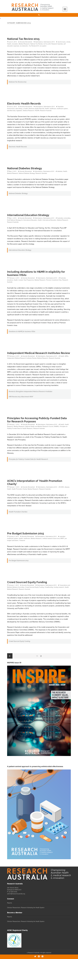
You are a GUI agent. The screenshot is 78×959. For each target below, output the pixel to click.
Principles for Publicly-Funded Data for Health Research (28, 459)
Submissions (39, 42)
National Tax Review (36, 44)
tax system (43, 46)
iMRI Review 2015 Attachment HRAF (21, 397)
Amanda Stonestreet (26, 42)
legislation (19, 110)
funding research (59, 587)
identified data (11, 110)
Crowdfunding (49, 587)
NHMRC (56, 426)
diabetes (59, 171)
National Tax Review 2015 (23, 38)
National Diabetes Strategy (24, 168)
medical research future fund (51, 538)
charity (68, 42)
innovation (15, 44)
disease (67, 487)
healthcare (53, 108)
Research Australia (57, 44)
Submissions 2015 (49, 42)
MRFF (62, 538)
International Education (49, 220)
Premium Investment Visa (54, 280)
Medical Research (24, 44)
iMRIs (66, 356)
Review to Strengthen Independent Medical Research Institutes (30, 391)
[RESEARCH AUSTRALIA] (33, 6)
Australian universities (63, 218)
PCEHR (37, 110)
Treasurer (22, 540)
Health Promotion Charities (18, 512)
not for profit (47, 44)
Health (9, 44)
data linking (18, 108)
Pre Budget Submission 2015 (25, 533)
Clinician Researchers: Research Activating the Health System (25, 907)
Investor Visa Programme (26, 280)
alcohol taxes (62, 42)
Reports (9, 903)
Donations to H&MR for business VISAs (22, 331)
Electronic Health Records (24, 103)
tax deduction (24, 46)
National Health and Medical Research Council (39, 426)
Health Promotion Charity (19, 489)
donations (10, 280)
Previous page (9, 656)
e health (25, 108)
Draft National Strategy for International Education (22, 220)
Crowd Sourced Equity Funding (27, 582)
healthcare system (62, 108)
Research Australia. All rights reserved (39, 952)
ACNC (62, 487)
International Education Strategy (28, 215)
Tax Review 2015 (34, 46)
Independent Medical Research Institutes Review (38, 353)
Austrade (63, 278)
